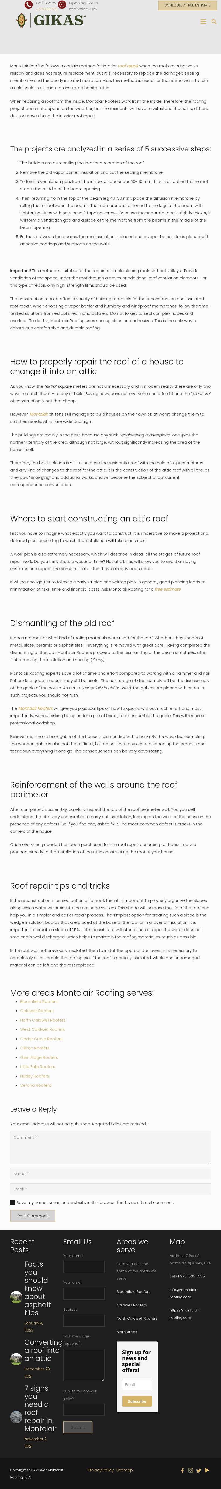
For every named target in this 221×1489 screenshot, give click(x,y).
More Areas (127, 1331)
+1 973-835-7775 (46, 9)
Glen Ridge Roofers (39, 1057)
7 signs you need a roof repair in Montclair (41, 1408)
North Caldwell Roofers (42, 1020)
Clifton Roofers (35, 1048)
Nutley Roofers (34, 1076)
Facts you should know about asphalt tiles (38, 1288)
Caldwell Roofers (37, 1010)
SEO (28, 1477)
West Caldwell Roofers (42, 1029)
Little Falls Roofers (37, 1066)
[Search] (214, 21)
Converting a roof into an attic (44, 1350)
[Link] (52, 20)
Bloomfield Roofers (39, 1001)
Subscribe (137, 1401)
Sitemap (124, 1470)
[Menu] (203, 21)
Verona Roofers (35, 1085)
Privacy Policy (101, 1470)
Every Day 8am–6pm (83, 9)
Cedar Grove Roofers (41, 1039)
